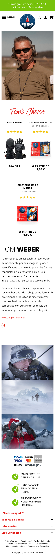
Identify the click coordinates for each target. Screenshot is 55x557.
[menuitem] (8, 17)
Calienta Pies (41, 543)
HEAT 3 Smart (14, 122)
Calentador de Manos (24, 543)
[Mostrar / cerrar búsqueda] (39, 17)
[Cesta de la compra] (52, 17)
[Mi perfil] (45, 17)
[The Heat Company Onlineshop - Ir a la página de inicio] (27, 21)
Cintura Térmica (11, 541)
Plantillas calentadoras (16, 546)
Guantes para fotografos (38, 546)
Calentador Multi (40, 122)
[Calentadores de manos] (27, 215)
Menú (11, 17)
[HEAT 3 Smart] (14, 149)
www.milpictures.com (14, 317)
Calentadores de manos (27, 187)
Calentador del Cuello (29, 541)
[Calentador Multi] (40, 149)
